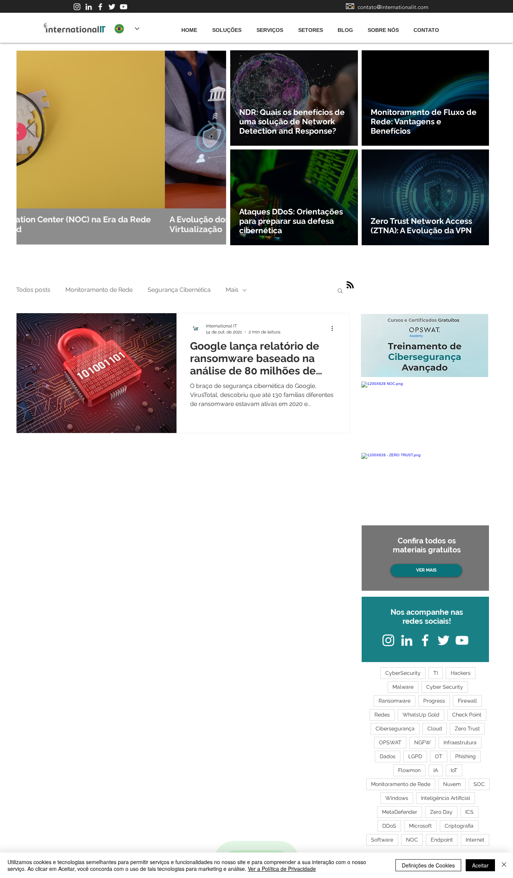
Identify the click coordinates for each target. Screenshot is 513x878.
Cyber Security (444, 687)
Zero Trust (467, 729)
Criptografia (459, 826)
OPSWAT (390, 742)
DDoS (389, 826)
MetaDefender (399, 812)
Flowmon (409, 770)
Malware (402, 687)
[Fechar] (503, 865)
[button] (340, 291)
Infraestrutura (460, 742)
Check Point (466, 715)
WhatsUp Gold (421, 715)
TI (435, 673)
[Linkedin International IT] (88, 6)
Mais (232, 289)
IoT (454, 770)
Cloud (434, 729)
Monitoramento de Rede (99, 289)
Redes (382, 715)
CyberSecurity (403, 673)
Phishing (465, 756)
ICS (469, 812)
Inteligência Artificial (445, 798)
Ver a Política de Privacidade (282, 868)
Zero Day (441, 812)
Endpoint (442, 840)
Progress (434, 701)
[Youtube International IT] (123, 6)
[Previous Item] (30, 129)
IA (435, 770)
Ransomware (394, 701)
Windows (396, 798)
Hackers (461, 673)
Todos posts (33, 289)
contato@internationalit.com (393, 7)
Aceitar (480, 865)
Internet (475, 840)
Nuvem (452, 784)
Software (382, 840)
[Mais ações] (334, 328)
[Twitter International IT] (111, 6)
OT (438, 756)
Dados (387, 756)
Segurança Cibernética (179, 289)
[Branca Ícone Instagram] (76, 6)
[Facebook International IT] (100, 6)
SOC (479, 784)
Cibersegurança (395, 729)
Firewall (467, 701)
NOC (412, 840)
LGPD (415, 756)
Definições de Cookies (428, 865)
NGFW (422, 742)
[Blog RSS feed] (350, 285)
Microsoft (420, 826)
